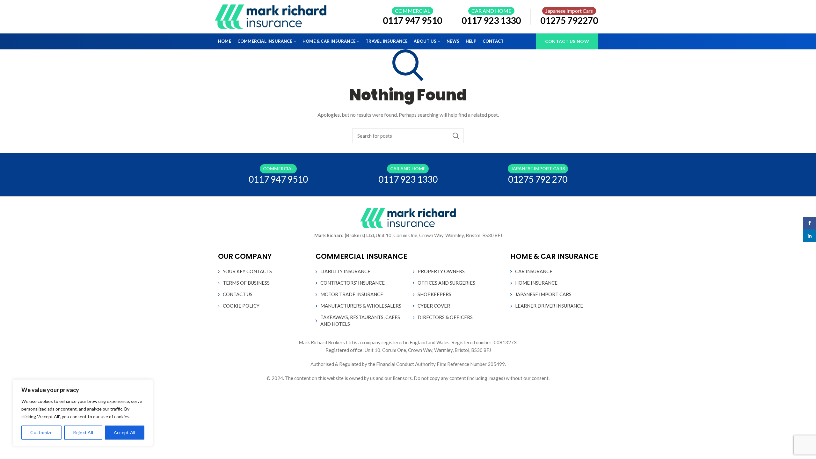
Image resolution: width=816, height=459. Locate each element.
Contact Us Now (567, 41)
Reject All (83, 432)
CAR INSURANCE (533, 271)
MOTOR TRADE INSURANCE (351, 294)
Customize (41, 432)
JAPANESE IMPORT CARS (543, 294)
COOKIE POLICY (241, 306)
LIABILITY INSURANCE (345, 271)
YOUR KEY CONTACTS (247, 271)
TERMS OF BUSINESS (246, 283)
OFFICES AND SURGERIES (446, 283)
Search (456, 135)
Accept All (124, 432)
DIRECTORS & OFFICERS (445, 317)
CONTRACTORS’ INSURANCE (352, 283)
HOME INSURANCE (536, 283)
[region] (83, 412)
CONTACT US (237, 294)
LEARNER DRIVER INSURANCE (549, 306)
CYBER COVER (434, 306)
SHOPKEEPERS (434, 294)
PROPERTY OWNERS (441, 271)
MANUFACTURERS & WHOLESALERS (360, 306)
